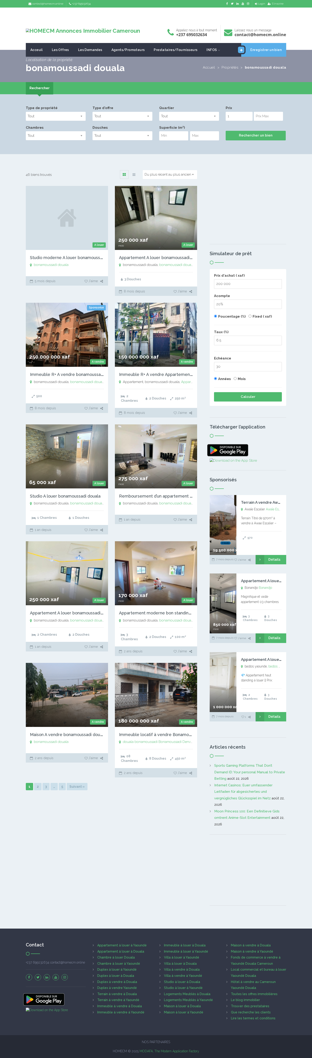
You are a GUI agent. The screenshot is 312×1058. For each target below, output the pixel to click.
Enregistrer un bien (266, 50)
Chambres (35, 128)
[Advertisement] (156, 15)
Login (261, 3)
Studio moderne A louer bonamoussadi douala (75, 257)
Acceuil (36, 50)
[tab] (39, 88)
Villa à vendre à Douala (182, 969)
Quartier (166, 108)
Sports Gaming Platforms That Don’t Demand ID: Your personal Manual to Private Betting (249, 772)
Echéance (222, 358)
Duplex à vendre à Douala (117, 982)
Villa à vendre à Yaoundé (183, 976)
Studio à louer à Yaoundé (183, 988)
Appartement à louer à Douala (120, 951)
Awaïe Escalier (276, 509)
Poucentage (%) (232, 316)
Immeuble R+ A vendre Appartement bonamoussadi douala (177, 374)
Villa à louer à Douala (180, 963)
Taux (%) (221, 332)
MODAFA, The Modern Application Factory (169, 1051)
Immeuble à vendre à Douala (119, 1006)
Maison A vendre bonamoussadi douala (68, 734)
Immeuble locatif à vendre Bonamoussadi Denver (168, 734)
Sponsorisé (96, 307)
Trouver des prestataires (250, 1006)
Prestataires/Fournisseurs (175, 50)
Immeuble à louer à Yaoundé (186, 951)
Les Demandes (90, 50)
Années (224, 379)
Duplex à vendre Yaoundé (117, 988)
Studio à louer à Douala (182, 982)
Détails (274, 559)
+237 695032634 (81, 3)
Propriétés (230, 67)
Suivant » (77, 786)
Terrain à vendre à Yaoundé (118, 1000)
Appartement (191, 382)
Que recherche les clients (251, 1012)
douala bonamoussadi (140, 742)
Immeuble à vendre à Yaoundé (120, 1012)
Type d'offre (103, 108)
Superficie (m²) (172, 128)
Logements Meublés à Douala (187, 994)
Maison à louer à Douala (182, 1006)
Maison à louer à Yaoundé (183, 1012)
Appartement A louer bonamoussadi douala (161, 257)
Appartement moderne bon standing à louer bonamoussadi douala (184, 613)
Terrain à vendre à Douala (117, 994)
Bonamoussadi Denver (176, 742)
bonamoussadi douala (51, 265)
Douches (100, 128)
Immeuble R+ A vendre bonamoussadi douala (74, 374)
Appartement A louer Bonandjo (270, 581)
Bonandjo (265, 587)
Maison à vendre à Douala (251, 945)
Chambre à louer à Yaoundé (118, 963)
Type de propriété (42, 108)
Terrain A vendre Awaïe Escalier (270, 502)
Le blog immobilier (245, 1000)
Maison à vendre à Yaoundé (252, 951)
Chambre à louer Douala (116, 957)
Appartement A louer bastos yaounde (276, 659)
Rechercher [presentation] (39, 88)
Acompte (222, 296)
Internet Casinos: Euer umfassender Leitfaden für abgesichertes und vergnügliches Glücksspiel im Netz (243, 791)
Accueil (209, 67)
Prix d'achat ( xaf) (229, 275)
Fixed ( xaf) (262, 316)
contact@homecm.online (47, 3)
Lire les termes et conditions (253, 1018)
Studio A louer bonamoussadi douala (65, 496)
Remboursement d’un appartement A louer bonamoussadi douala (183, 496)
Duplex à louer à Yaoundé (117, 969)
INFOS (211, 50)
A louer (99, 244)
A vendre (98, 361)
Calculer (248, 397)
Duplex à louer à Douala (115, 976)
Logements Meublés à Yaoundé (188, 1000)
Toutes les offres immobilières (254, 994)
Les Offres (60, 50)
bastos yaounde (279, 666)
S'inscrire (277, 3)
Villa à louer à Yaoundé (181, 957)
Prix (229, 108)
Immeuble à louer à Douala (185, 945)
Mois (242, 379)
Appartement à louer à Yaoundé (122, 945)
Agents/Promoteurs (128, 50)
